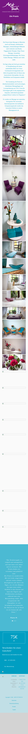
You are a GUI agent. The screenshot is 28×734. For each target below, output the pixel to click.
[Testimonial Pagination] (12, 620)
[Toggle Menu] (24, 7)
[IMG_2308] (8, 671)
